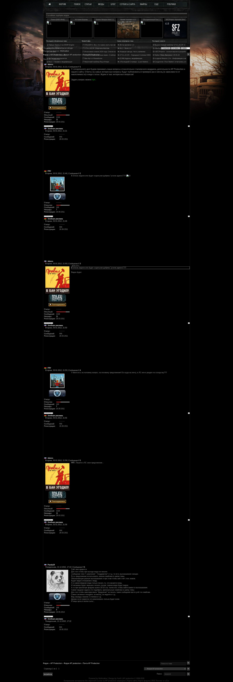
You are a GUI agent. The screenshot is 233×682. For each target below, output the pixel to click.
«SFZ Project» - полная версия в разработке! (171, 52)
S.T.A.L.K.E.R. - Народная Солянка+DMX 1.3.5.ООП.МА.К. (141, 55)
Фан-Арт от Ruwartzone (93, 58)
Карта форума (144, 681)
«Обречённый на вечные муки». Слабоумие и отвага (104, 55)
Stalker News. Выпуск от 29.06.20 (167, 55)
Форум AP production (72, 663)
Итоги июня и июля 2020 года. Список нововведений (104, 52)
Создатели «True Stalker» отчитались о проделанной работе (178, 62)
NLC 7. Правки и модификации (60, 62)
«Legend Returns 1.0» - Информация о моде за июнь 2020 (176, 58)
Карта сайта (132, 681)
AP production (128, 678)
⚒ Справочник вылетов (57, 58)
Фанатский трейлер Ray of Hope (96, 62)
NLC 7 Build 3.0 (125, 48)
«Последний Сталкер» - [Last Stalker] (133, 62)
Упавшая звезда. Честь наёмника (132, 52)
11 (57, 120)
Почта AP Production (91, 663)
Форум (45, 55)
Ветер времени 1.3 (126, 45)
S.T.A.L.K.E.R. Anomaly (57, 55)
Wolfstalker (102, 678)
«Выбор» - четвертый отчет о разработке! (170, 48)
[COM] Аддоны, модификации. (131, 58)
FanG (119, 678)
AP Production (56, 663)
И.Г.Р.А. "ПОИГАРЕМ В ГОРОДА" (60, 48)
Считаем (52, 52)
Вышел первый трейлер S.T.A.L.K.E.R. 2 (169, 45)
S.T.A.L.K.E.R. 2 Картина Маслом (96, 48)
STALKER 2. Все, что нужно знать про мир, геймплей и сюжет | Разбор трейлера (115, 45)
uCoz (167, 681)
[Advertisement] (130, 151)
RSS (153, 681)
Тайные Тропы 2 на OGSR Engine (61, 45)
